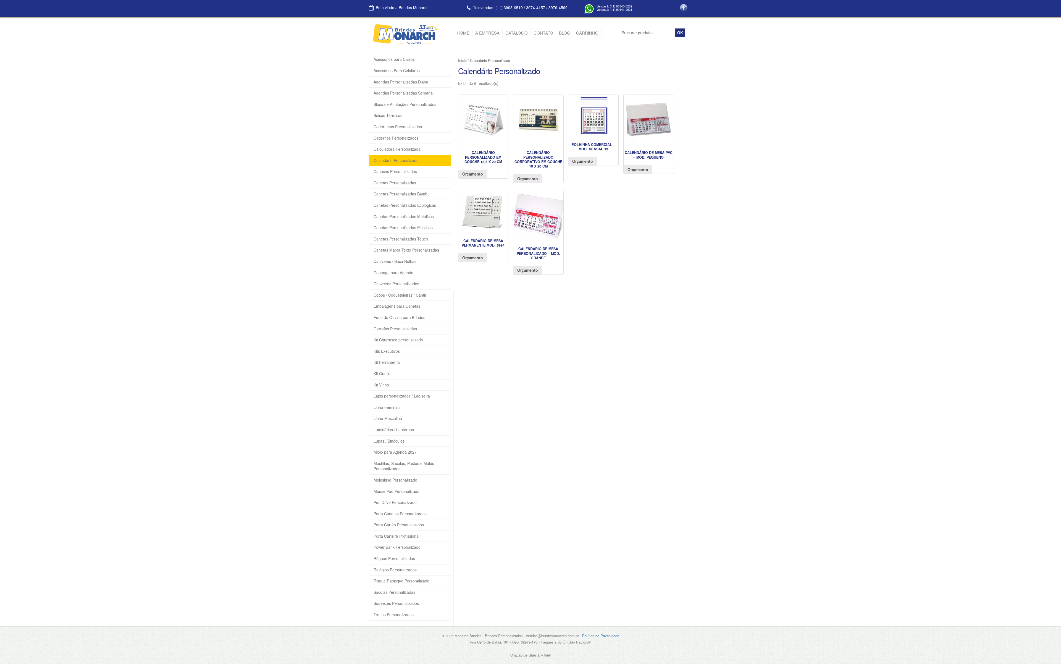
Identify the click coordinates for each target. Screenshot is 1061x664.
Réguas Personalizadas (394, 558)
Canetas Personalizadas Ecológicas (405, 205)
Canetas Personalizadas (395, 182)
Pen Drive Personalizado (395, 502)
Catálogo (516, 33)
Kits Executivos (387, 351)
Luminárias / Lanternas (394, 429)
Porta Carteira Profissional (396, 536)
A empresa (487, 33)
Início (462, 60)
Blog (564, 33)
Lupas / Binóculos (389, 441)
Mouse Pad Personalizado (396, 491)
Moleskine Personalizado (395, 480)
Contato (543, 33)
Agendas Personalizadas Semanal (404, 93)
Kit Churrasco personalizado (398, 340)
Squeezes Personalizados (396, 603)
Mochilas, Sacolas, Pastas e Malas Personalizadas (404, 466)
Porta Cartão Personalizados (399, 524)
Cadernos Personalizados (396, 138)
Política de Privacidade (600, 635)
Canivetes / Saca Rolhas (395, 261)
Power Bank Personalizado (397, 547)
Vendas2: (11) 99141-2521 (614, 9)
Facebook (683, 8)
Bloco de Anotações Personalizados (405, 104)
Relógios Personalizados (395, 569)
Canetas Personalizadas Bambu (402, 194)
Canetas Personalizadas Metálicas (404, 216)
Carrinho (587, 33)
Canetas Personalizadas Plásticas (403, 227)
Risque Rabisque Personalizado (401, 581)
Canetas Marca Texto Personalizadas (406, 250)
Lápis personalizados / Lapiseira (402, 396)
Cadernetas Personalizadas (398, 126)
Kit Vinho (381, 385)
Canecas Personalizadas (395, 171)
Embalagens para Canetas (397, 306)
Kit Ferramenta (387, 362)
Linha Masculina (388, 418)
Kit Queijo (382, 373)
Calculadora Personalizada (397, 149)
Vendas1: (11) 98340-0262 (614, 6)
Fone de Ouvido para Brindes (399, 317)
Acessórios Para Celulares (397, 70)
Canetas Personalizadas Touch (401, 239)
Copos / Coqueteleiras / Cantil (400, 295)
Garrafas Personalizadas (395, 328)
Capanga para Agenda (393, 272)
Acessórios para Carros (394, 59)
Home (463, 33)
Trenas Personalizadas (394, 614)
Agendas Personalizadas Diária (401, 82)
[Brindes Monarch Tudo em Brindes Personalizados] (405, 43)
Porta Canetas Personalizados (400, 513)
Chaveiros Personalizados (396, 283)
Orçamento (472, 174)
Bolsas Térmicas (388, 115)
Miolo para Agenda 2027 (395, 452)
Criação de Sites (523, 655)
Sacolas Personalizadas (394, 592)
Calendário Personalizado (396, 160)
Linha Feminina (387, 407)
